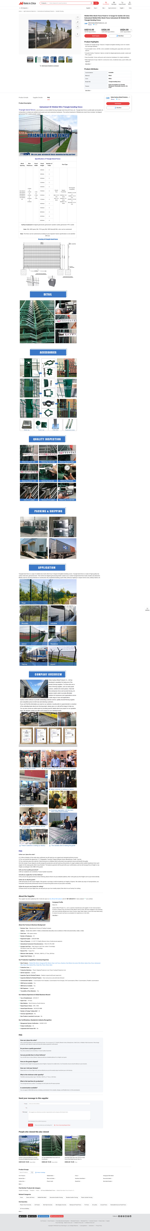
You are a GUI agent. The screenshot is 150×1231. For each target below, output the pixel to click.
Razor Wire (26, 965)
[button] (91, 3)
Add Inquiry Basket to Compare (50, 66)
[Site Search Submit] (96, 3)
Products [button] (43, 3)
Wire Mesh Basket (107, 1181)
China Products (51, 1220)
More (20, 1211)
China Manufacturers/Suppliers (62, 1220)
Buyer (95, 8)
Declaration (91, 1225)
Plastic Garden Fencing (86, 1197)
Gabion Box (87, 963)
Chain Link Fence (55, 963)
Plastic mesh (50, 1181)
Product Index (102, 1220)
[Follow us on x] (121, 1216)
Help (103, 8)
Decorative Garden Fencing (56, 1197)
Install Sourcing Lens (58, 1216)
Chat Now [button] (121, 36)
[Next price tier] (131, 29)
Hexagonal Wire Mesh (45, 963)
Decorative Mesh (107, 1178)
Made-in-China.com (68, 1222)
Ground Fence (103, 1205)
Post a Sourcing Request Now (62, 1125)
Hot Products (22, 1175)
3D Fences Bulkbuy (24, 1208)
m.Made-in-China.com (78, 1222)
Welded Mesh (50, 1175)
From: (26, 1103)
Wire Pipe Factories (47, 1205)
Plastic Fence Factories (25, 1205)
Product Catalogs (40, 1172)
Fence (92, 963)
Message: (25, 1112)
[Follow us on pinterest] (128, 1216)
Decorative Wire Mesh (78, 963)
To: (26, 1108)
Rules (130, 8)
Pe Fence (86, 1205)
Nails (51, 965)
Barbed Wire (33, 965)
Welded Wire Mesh (34, 963)
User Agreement (83, 1225)
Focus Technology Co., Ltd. (64, 1225)
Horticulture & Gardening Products (45, 11)
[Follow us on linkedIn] (130, 1216)
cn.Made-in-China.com (89, 1222)
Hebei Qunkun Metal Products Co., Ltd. (97, 23)
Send (30, 1125)
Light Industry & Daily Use (29, 11)
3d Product (37, 1205)
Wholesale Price (84, 1220)
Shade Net (39, 965)
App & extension (112, 8)
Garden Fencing (60, 11)
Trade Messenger (43, 1216)
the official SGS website (56, 899)
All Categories (24, 8)
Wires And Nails (50, 1178)
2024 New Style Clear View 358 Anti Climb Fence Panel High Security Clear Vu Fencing (75, 1159)
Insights (108, 1220)
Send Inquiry (95, 36)
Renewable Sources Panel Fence (118, 1205)
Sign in (129, 4)
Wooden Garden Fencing (72, 1197)
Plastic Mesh (45, 965)
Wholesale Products (75, 1220)
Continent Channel (93, 1220)
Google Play (32, 1216)
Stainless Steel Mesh (66, 963)
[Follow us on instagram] (123, 1216)
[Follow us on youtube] (126, 1216)
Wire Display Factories (61, 1205)
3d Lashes (94, 1205)
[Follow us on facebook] (119, 1216)
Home (20, 11)
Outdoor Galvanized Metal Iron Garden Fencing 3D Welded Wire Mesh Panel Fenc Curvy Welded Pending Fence (29, 1159)
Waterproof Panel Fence (75, 1205)
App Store (23, 1216)
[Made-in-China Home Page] (27, 3)
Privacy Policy (99, 1225)
